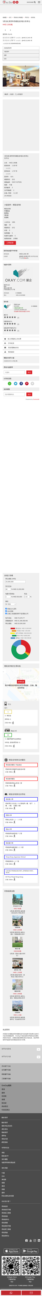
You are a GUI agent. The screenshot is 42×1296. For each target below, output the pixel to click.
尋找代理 (5, 1139)
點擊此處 (21, 682)
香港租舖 (5, 1216)
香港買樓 (5, 1223)
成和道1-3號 (17, 970)
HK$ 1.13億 (17, 1015)
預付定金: (8, 586)
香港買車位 (5, 1236)
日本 (3, 1176)
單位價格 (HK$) (10, 579)
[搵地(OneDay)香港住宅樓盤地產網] (10, 2)
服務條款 (25, 1285)
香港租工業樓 (6, 1213)
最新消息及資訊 (7, 1126)
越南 (3, 1093)
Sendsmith (36, 399)
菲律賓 (4, 1096)
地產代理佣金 (9, 594)
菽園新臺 (17, 927)
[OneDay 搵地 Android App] (30, 1250)
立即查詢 (31, 1293)
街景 (5, 59)
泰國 (3, 1099)
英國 (3, 1189)
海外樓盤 (5, 1159)
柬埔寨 (4, 1179)
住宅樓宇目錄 (6, 1070)
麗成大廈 (17, 948)
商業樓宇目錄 (6, 1074)
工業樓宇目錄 (6, 1078)
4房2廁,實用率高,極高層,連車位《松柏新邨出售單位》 (17, 1019)
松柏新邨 (17, 1012)
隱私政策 (30, 1285)
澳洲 (3, 1186)
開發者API (5, 1156)
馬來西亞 (5, 1106)
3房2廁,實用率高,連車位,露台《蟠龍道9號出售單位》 (17, 998)
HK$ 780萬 (17, 908)
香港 (3, 1089)
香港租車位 (5, 1219)
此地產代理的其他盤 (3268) (22, 311)
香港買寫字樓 (6, 1226)
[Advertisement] (21, 124)
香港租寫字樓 (6, 1209)
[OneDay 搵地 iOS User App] (12, 1250)
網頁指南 (5, 1142)
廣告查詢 (5, 1129)
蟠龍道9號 (17, 991)
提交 (29, 372)
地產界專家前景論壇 (8, 1162)
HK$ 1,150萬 (17, 972)
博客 (3, 1153)
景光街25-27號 (17, 906)
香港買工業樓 (6, 1229)
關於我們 (5, 1122)
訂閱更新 (10, 243)
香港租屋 (5, 1206)
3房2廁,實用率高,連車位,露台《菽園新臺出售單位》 (17, 934)
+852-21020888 (20, 295)
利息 (25, 594)
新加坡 (4, 1103)
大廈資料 (6, 51)
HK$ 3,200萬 (17, 930)
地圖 (5, 55)
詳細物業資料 (8, 48)
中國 (3, 1173)
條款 (6, 601)
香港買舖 (5, 1232)
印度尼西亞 (6, 1110)
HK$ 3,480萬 (17, 994)
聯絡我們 (5, 1132)
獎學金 (4, 1136)
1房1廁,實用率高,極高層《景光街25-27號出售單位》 (17, 913)
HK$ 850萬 (17, 951)
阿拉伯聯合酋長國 (8, 1196)
